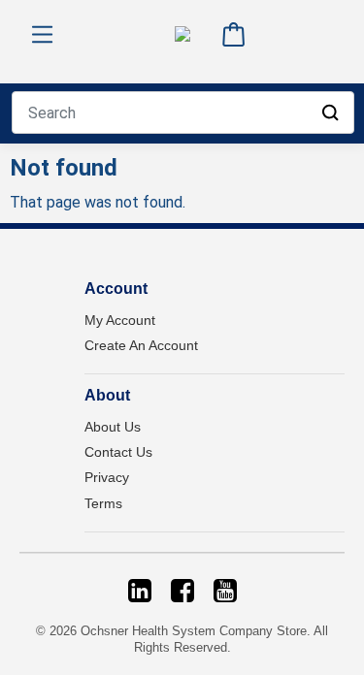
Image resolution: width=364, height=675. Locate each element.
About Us (112, 426)
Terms (103, 503)
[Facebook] (182, 590)
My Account (119, 320)
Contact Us (118, 452)
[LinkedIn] (139, 590)
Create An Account (141, 345)
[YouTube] (225, 590)
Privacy (106, 477)
